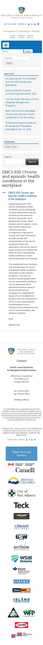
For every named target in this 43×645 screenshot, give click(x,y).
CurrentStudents (13, 36)
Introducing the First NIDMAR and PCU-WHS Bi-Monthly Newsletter (20, 81)
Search (7, 156)
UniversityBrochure (30, 36)
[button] (21, 196)
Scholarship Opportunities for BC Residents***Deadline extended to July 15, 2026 (21, 126)
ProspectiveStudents (21, 36)
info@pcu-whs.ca (21, 399)
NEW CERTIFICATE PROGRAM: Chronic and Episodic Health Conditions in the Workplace (20, 114)
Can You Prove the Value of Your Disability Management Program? (21, 102)
